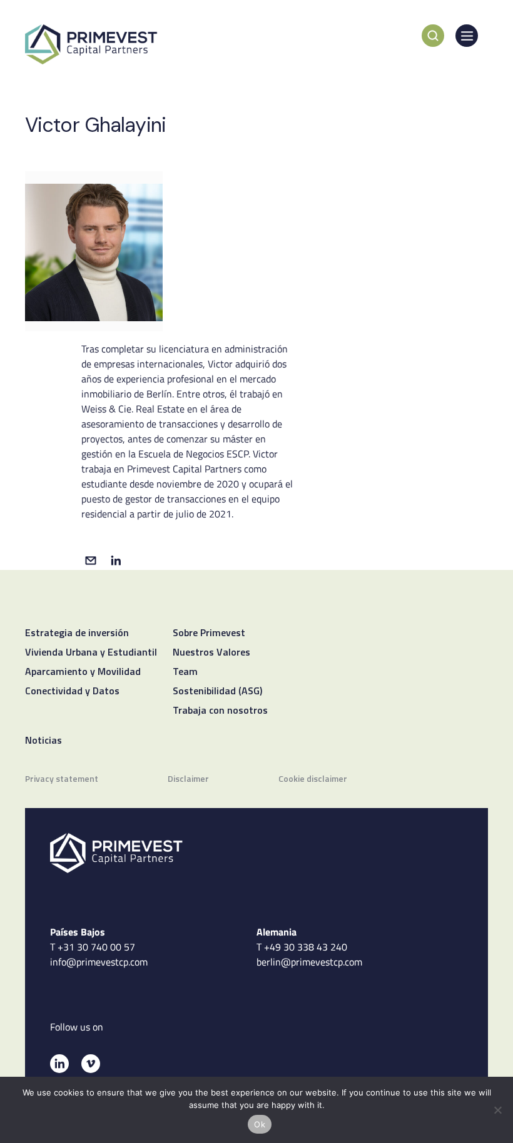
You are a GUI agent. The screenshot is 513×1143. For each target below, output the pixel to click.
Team (185, 672)
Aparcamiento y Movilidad (83, 672)
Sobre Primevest (209, 634)
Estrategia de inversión (77, 634)
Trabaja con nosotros (220, 711)
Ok (259, 1124)
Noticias (43, 741)
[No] (497, 1110)
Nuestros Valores (211, 653)
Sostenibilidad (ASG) (217, 692)
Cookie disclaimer (312, 779)
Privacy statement (61, 779)
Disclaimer (188, 779)
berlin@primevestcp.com (309, 961)
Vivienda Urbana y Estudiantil (91, 653)
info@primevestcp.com (99, 961)
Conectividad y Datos (72, 692)
